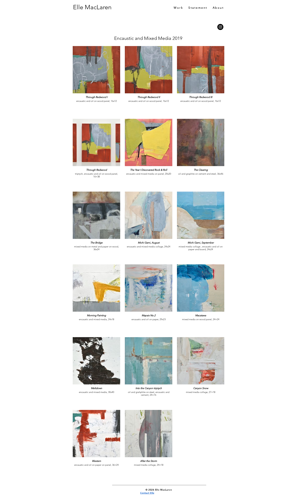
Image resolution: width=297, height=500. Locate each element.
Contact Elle (147, 493)
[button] (218, 7)
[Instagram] (220, 27)
